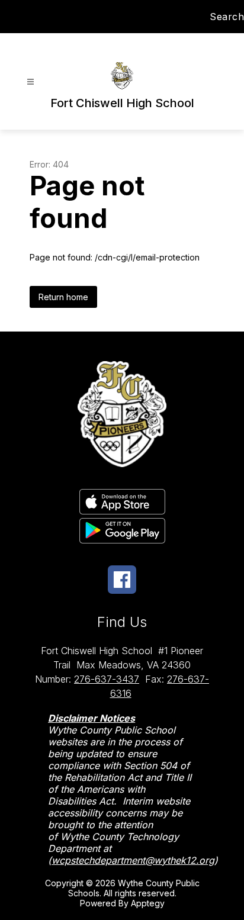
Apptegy (148, 903)
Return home (63, 297)
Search (227, 16)
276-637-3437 (106, 679)
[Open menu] (30, 82)
